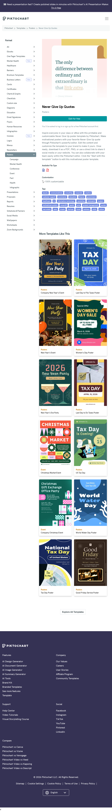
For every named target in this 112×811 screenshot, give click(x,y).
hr (54, 201)
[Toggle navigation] (106, 18)
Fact (11, 178)
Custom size (12, 103)
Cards (9, 84)
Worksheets (12, 225)
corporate (78, 193)
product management (90, 205)
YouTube (60, 723)
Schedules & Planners (16, 211)
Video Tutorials (10, 714)
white (94, 209)
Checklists (11, 98)
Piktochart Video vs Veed (15, 759)
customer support (49, 197)
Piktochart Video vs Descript (17, 768)
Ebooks (10, 51)
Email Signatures (14, 117)
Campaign (14, 159)
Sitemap (20, 783)
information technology (66, 201)
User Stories (62, 669)
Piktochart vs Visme (12, 751)
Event (12, 173)
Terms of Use (71, 783)
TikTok (59, 719)
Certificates (11, 89)
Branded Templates (12, 686)
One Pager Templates (16, 56)
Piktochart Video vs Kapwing (17, 763)
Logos (9, 140)
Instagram (61, 714)
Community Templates (67, 678)
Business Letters (13, 79)
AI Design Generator (12, 661)
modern (100, 201)
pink (78, 205)
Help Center (8, 710)
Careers (60, 665)
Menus (10, 145)
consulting (68, 193)
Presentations (12, 192)
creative (88, 193)
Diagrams (11, 108)
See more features (11, 691)
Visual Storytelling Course (15, 719)
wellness (86, 209)
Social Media (12, 215)
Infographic (14, 187)
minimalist (91, 201)
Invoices (10, 136)
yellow (101, 209)
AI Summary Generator (14, 674)
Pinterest (60, 727)
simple (62, 209)
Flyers (9, 122)
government (91, 197)
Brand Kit (7, 682)
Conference (14, 169)
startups (71, 209)
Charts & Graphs (14, 94)
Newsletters (12, 150)
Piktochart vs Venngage (14, 755)
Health (12, 183)
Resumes (10, 206)
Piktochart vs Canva (12, 746)
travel (78, 209)
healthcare (46, 201)
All (8, 47)
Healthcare (11, 65)
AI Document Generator (14, 665)
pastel (72, 205)
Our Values (61, 661)
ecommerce (62, 197)
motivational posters (50, 205)
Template (7, 695)
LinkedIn (60, 731)
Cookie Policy (54, 783)
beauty (45, 193)
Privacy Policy (88, 783)
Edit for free (74, 118)
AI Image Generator (12, 669)
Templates (20, 28)
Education (11, 112)
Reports (10, 201)
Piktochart (9, 28)
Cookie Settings (36, 783)
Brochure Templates (15, 75)
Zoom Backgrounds (15, 229)
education (72, 197)
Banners (10, 70)
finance (81, 197)
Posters (32, 28)
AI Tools (6, 678)
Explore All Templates (73, 612)
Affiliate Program (64, 674)
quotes (103, 205)
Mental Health (13, 61)
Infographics (12, 131)
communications (56, 193)
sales (55, 209)
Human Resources (14, 126)
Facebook (61, 710)
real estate (47, 209)
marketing (81, 201)
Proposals (11, 197)
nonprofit (63, 205)
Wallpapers (12, 220)
